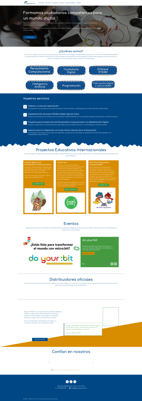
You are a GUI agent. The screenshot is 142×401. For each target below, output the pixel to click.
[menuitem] (41, 3)
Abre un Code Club (71, 189)
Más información (88, 253)
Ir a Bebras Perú (38, 183)
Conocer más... (103, 185)
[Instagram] (71, 381)
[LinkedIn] (74, 381)
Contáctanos (30, 37)
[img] (115, 263)
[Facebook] (67, 381)
